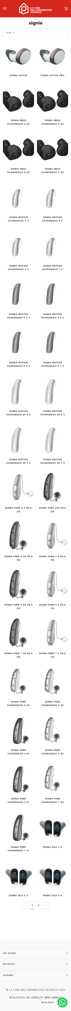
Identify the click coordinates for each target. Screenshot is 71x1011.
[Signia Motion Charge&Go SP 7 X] (52, 439)
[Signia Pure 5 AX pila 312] (18, 584)
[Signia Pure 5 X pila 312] (52, 584)
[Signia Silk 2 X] (52, 826)
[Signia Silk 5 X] (52, 875)
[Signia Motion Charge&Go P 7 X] (52, 342)
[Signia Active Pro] (52, 55)
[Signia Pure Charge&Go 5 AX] (52, 730)
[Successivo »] (45, 905)
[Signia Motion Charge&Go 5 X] (18, 245)
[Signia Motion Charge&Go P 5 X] (18, 342)
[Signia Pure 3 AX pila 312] (18, 536)
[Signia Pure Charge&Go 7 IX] (18, 826)
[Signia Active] (18, 55)
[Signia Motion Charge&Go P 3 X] (52, 294)
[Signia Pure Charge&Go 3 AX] (52, 681)
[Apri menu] (8, 8)
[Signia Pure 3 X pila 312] (52, 536)
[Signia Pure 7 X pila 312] (52, 633)
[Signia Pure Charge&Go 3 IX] (18, 730)
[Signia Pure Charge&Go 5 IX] (18, 778)
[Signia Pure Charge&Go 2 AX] (18, 681)
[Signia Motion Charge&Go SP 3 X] (52, 391)
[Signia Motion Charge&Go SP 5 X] (18, 439)
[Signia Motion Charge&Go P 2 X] (18, 294)
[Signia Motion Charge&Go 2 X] (18, 197)
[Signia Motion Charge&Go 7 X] (52, 245)
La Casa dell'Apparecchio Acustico (33, 989)
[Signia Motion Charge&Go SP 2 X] (18, 391)
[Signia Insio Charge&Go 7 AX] (52, 148)
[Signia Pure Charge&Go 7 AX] (52, 778)
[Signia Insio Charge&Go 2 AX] (18, 100)
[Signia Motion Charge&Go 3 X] (52, 197)
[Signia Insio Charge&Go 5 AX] (18, 148)
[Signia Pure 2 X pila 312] (18, 487)
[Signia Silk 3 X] (18, 875)
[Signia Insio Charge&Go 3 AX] (52, 100)
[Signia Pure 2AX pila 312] (52, 487)
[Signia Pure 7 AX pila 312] (18, 633)
